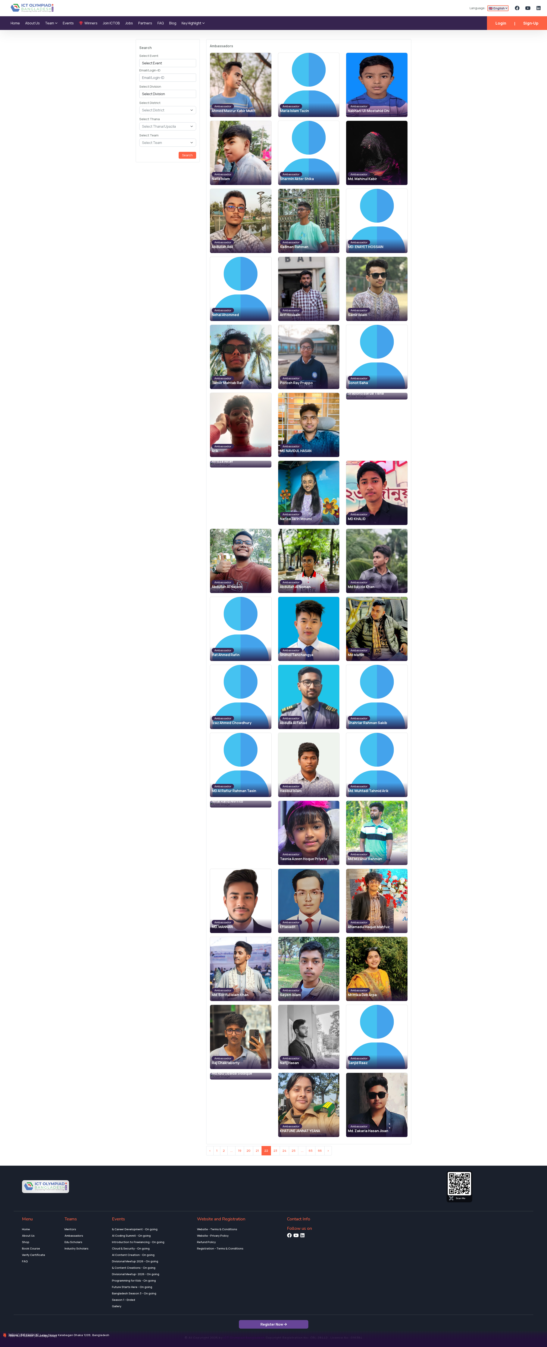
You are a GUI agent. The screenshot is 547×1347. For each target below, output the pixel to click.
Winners (90, 23)
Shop (25, 1242)
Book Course (31, 1248)
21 (257, 1150)
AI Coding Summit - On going (131, 1236)
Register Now (272, 1324)
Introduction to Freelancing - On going (138, 1242)
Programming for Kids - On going (134, 1280)
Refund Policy (206, 1242)
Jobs (129, 23)
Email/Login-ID (149, 70)
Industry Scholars (76, 1248)
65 (311, 1150)
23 (275, 1150)
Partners (145, 23)
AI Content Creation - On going (133, 1255)
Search (187, 155)
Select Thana (149, 119)
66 (320, 1150)
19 (239, 1150)
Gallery (116, 1306)
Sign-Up (530, 23)
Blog (172, 23)
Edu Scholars (73, 1242)
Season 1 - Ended (123, 1300)
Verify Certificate (33, 1255)
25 (294, 1150)
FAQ (160, 23)
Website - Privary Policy (213, 1236)
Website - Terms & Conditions (217, 1229)
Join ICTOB (111, 23)
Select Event (148, 55)
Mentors (70, 1229)
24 (284, 1150)
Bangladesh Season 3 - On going (134, 1293)
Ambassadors (74, 1236)
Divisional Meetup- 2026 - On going (135, 1274)
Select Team (149, 135)
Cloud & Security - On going (131, 1248)
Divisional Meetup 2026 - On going (135, 1261)
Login (501, 23)
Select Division (150, 86)
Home (15, 23)
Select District (149, 103)
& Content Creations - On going (133, 1268)
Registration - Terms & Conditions (220, 1248)
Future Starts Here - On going (132, 1287)
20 (248, 1150)
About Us (32, 23)
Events (68, 23)
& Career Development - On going (134, 1229)
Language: (478, 8)
